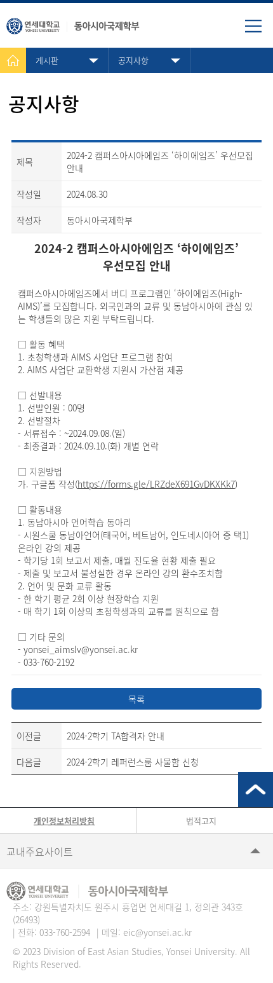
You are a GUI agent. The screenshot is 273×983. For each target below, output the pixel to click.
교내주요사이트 (39, 851)
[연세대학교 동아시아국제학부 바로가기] (73, 23)
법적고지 (201, 821)
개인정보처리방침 (64, 821)
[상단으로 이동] (255, 789)
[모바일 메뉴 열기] (259, 30)
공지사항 (133, 60)
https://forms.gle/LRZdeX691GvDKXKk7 (156, 484)
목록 (136, 698)
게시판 (47, 60)
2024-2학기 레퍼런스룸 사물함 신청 (133, 761)
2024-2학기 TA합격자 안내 (115, 735)
